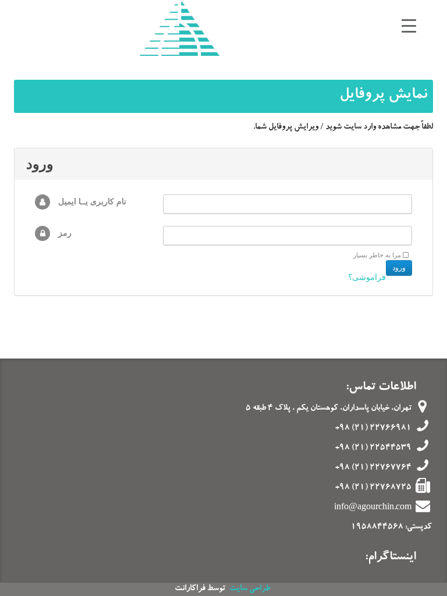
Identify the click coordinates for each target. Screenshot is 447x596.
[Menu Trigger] (409, 28)
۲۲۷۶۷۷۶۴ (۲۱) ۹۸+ (373, 468)
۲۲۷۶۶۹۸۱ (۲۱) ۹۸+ (373, 428)
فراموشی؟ (367, 277)
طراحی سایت (249, 589)
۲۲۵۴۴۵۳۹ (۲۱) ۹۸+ (373, 448)
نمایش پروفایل (383, 96)
